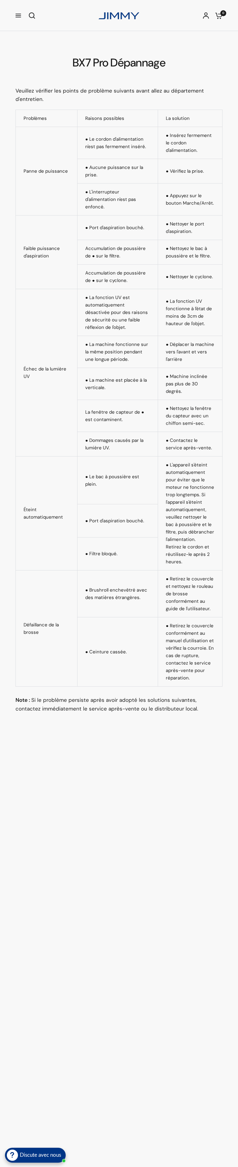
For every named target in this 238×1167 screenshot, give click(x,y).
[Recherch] (30, 15)
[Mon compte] (206, 15)
